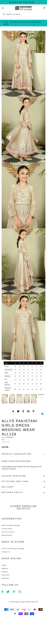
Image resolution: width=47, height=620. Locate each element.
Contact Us (6, 552)
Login (4, 565)
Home (5, 22)
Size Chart (5, 575)
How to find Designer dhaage (13, 549)
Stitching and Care (15, 481)
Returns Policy (12, 492)
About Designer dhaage (11, 525)
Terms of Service (8, 532)
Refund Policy (7, 535)
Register (5, 568)
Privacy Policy (7, 529)
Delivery (8, 487)
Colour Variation (14, 476)
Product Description (16, 454)
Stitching (5, 578)
